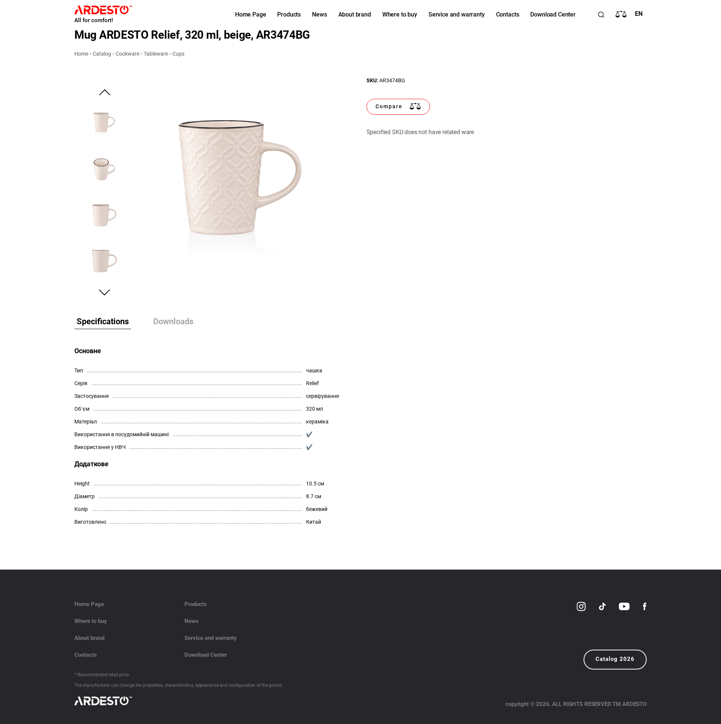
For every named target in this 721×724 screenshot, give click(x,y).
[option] (240, 185)
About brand (354, 14)
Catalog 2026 (615, 659)
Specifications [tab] (103, 321)
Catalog (102, 54)
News (319, 14)
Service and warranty (456, 14)
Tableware (156, 54)
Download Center (553, 14)
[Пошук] (601, 15)
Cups (178, 54)
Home (81, 54)
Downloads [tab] (173, 321)
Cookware (127, 54)
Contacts (507, 14)
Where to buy (399, 14)
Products (289, 14)
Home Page (250, 14)
